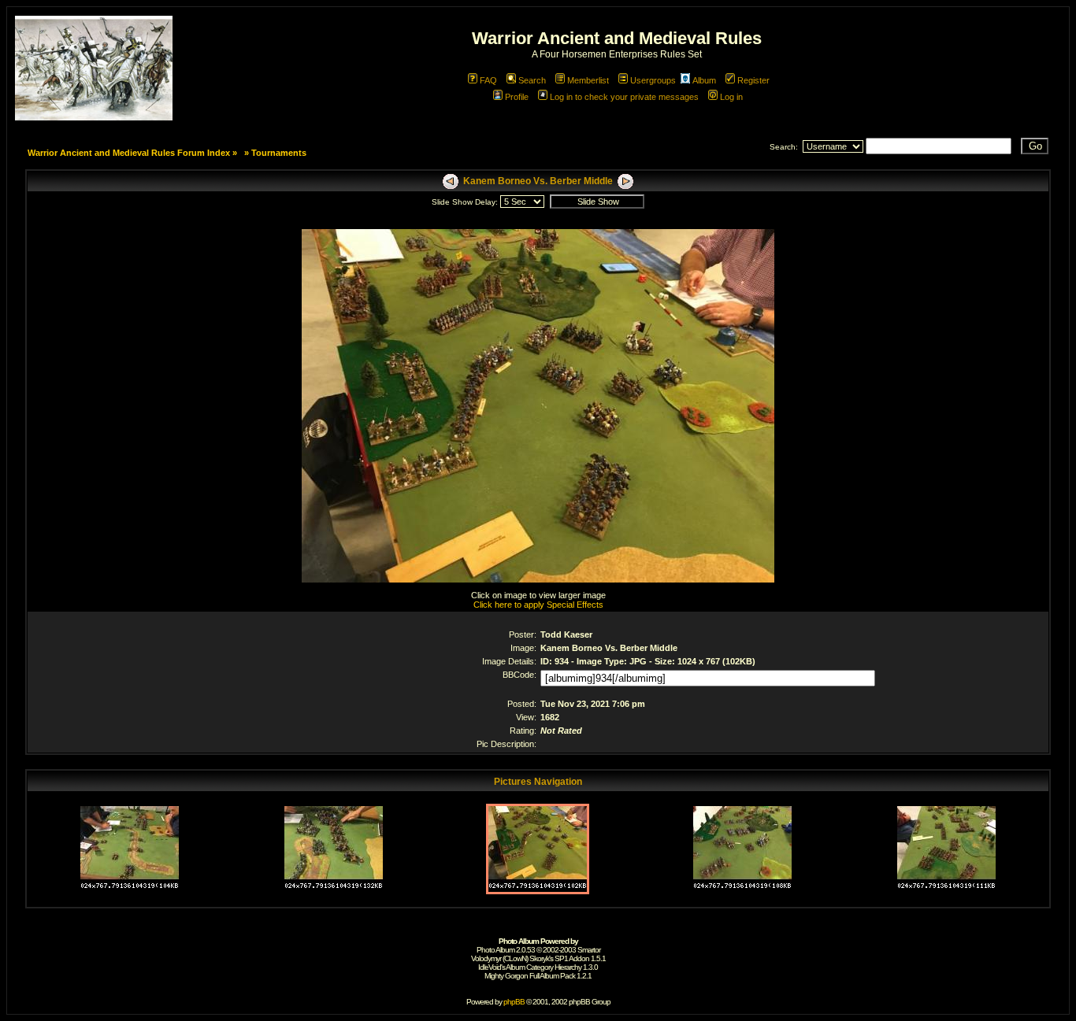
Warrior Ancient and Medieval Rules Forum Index (129, 152)
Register (753, 80)
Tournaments (278, 152)
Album (704, 80)
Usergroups (653, 80)
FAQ (488, 80)
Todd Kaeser (566, 634)
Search (532, 80)
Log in (731, 97)
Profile (517, 97)
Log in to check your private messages (624, 97)
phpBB (514, 1001)
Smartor (588, 949)
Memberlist (588, 80)
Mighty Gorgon (506, 975)
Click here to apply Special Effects (538, 604)
